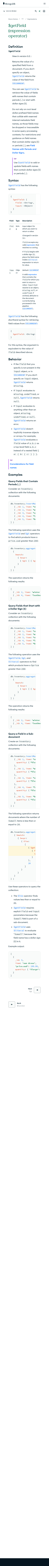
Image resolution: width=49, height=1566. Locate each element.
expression (31, 245)
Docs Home (13, 19)
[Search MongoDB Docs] (36, 11)
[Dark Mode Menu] (44, 11)
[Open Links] (44, 3)
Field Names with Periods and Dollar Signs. (24, 149)
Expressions (32, 19)
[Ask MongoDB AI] (39, 11)
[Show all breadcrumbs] (22, 19)
